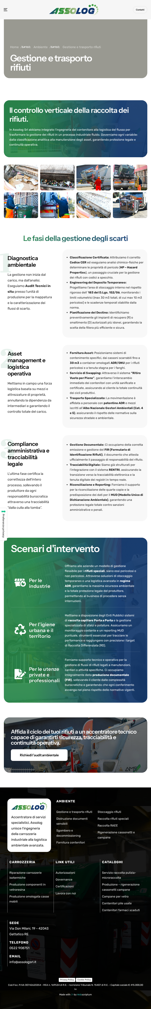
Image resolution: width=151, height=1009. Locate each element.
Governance (64, 879)
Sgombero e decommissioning (68, 833)
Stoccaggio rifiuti (109, 812)
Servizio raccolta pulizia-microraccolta (119, 875)
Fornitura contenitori (70, 842)
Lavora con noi (66, 893)
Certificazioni (65, 886)
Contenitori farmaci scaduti (121, 910)
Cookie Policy (84, 979)
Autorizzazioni (65, 872)
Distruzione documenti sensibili (72, 821)
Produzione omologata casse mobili (29, 899)
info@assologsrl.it (22, 962)
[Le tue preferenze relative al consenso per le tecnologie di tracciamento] (3, 524)
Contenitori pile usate (117, 903)
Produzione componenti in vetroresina (27, 887)
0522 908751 (19, 948)
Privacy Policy (67, 979)
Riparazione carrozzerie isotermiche (25, 875)
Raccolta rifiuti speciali (113, 818)
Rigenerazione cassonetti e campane (116, 835)
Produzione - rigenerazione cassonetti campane (121, 887)
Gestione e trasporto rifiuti (74, 812)
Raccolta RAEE (108, 825)
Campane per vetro (115, 896)
